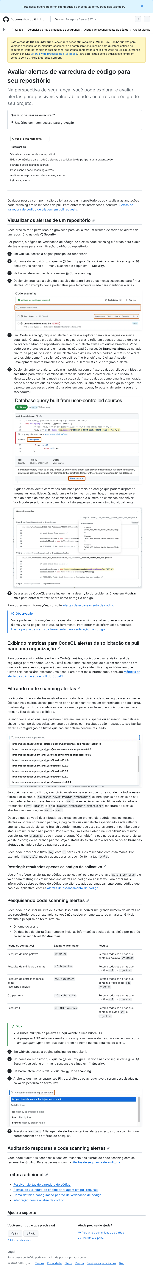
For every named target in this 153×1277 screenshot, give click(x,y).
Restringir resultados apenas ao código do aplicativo (54, 867)
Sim (17, 1233)
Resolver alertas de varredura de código (42, 1184)
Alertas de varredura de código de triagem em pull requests (55, 1190)
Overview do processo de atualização (54, 53)
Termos (39, 1263)
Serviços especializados (101, 1263)
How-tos (18, 29)
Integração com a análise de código (38, 1200)
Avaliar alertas (141, 29)
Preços (79, 1263)
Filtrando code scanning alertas (41, 688)
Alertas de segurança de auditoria (96, 1162)
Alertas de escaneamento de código (106, 29)
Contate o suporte (93, 1237)
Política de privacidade (19, 1240)
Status (68, 1263)
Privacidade (54, 1263)
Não (32, 1233)
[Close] (142, 6)
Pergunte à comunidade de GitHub (103, 1232)
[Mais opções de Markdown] (46, 139)
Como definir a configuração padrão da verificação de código (57, 1195)
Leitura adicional (25, 1174)
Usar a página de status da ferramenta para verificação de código (58, 629)
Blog (121, 1263)
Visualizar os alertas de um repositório (49, 220)
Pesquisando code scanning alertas (46, 900)
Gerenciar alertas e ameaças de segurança (53, 29)
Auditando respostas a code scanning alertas (56, 1148)
